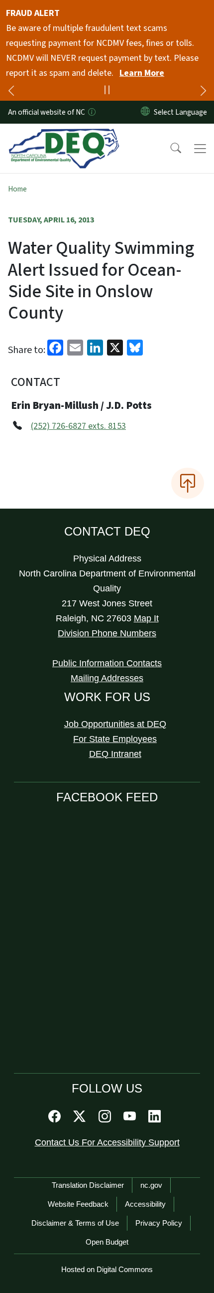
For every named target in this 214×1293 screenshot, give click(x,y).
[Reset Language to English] (145, 112)
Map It (146, 618)
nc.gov (151, 1185)
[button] (169, 149)
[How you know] (91, 112)
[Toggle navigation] (200, 149)
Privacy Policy (158, 1223)
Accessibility (145, 1204)
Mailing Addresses (107, 678)
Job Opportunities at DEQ (115, 724)
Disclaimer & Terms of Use (75, 1223)
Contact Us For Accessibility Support (107, 1142)
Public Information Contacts (107, 663)
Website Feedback (78, 1204)
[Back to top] (187, 483)
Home (17, 189)
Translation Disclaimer (88, 1185)
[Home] (64, 135)
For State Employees (115, 739)
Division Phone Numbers (107, 633)
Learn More (141, 73)
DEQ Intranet (115, 754)
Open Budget (107, 1242)
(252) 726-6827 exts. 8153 (78, 426)
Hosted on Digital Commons (107, 1269)
